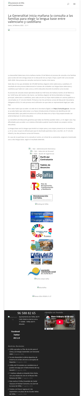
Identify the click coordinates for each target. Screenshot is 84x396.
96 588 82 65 (26, 313)
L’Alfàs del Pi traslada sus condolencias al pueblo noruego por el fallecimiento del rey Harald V (24, 367)
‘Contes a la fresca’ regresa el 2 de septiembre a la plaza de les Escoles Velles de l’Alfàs (24, 391)
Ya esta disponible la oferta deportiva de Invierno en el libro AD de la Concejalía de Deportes (23, 359)
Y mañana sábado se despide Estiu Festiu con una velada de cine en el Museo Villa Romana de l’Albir (23, 375)
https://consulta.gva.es (61, 109)
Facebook (15, 331)
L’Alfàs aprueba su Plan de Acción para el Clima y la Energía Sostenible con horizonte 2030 (24, 351)
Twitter (17, 334)
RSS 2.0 (17, 338)
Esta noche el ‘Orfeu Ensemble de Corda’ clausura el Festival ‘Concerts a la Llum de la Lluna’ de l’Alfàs (23, 383)
